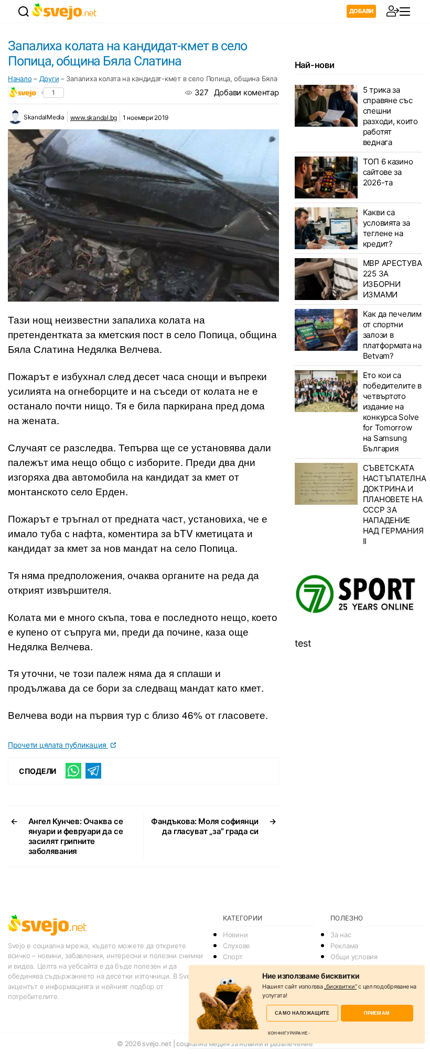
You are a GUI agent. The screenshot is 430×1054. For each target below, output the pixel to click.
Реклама (344, 945)
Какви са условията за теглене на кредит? (386, 228)
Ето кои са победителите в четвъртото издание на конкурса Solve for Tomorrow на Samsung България (392, 411)
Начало (19, 78)
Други (49, 78)
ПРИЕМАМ (377, 1012)
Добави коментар (246, 92)
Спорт (233, 956)
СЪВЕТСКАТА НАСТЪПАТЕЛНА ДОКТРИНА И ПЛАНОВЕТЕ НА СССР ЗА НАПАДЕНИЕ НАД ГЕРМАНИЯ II (394, 504)
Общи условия (354, 956)
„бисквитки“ (340, 986)
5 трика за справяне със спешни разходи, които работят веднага (390, 116)
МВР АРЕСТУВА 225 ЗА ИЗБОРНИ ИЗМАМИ (392, 278)
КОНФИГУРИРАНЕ (287, 1033)
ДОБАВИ (361, 11)
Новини (235, 934)
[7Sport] (358, 594)
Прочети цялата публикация (58, 744)
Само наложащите (302, 1012)
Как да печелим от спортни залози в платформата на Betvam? (392, 335)
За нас (340, 934)
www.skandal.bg (93, 117)
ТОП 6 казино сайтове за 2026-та (388, 172)
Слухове (236, 945)
